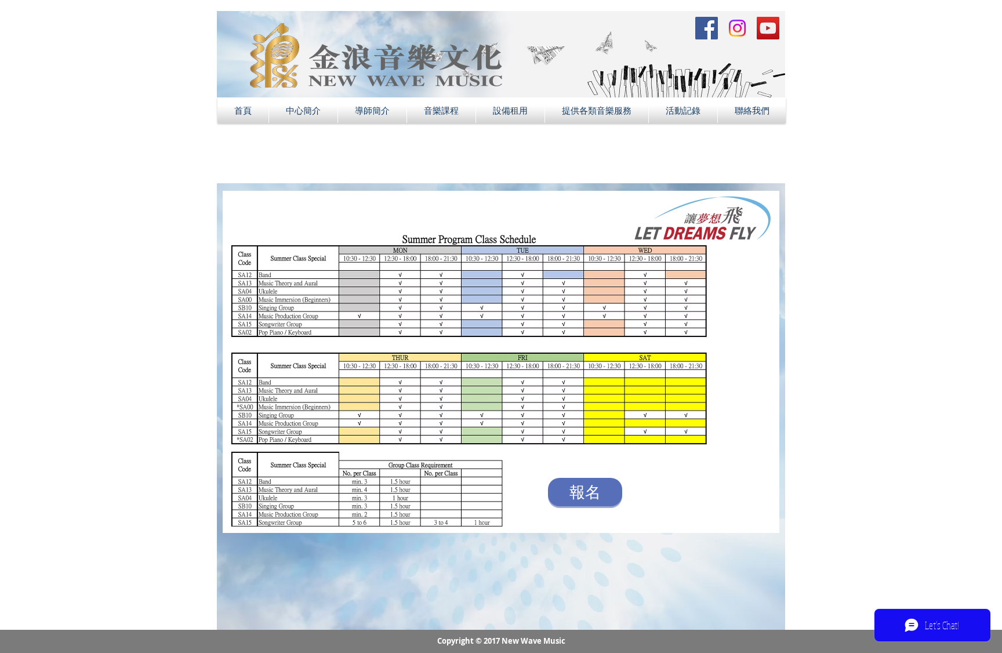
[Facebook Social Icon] (706, 28)
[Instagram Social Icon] (737, 28)
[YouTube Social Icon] (768, 28)
